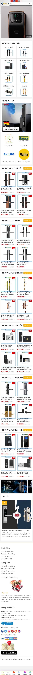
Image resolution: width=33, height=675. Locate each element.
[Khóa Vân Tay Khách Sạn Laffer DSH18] (8, 389)
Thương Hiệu (8, 101)
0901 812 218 (10, 617)
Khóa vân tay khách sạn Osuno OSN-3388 (7, 420)
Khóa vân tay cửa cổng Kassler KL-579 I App (24, 346)
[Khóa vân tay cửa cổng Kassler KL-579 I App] (24, 336)
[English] (14, 1)
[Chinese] (16, 1)
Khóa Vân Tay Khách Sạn (13, 378)
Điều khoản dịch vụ (7, 573)
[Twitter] (5, 631)
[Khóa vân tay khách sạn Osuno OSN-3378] (24, 389)
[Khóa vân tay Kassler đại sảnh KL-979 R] (8, 306)
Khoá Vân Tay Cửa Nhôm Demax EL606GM (23, 263)
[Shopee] (15, 631)
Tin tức (5, 497)
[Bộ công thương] (7, 623)
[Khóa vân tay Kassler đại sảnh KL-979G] (24, 284)
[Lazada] (19, 631)
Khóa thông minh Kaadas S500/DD (6, 189)
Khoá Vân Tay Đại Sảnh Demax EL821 (23, 316)
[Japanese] (21, 1)
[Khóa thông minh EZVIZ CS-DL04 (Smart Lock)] (8, 463)
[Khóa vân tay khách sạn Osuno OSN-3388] (8, 411)
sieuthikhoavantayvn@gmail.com (15, 615)
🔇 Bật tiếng (27, 36)
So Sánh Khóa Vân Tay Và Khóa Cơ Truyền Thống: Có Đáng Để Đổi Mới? (15, 530)
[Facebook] (2, 631)
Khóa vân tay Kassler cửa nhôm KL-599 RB (8, 263)
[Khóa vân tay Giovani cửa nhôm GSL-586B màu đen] (24, 231)
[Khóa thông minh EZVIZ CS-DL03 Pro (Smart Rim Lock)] (24, 463)
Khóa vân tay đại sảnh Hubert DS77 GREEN (8, 293)
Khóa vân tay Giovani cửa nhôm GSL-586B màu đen (24, 241)
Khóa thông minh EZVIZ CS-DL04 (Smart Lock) (8, 473)
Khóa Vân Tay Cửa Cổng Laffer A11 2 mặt (24, 368)
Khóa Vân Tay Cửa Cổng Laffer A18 (7, 346)
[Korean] (19, 1)
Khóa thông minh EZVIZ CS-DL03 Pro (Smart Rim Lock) (23, 473)
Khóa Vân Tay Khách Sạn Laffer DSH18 (7, 398)
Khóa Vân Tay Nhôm (11, 220)
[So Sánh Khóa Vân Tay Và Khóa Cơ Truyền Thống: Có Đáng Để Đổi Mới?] (16, 514)
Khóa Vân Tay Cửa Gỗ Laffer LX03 (24, 189)
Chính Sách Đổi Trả (7, 556)
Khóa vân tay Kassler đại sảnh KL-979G (24, 293)
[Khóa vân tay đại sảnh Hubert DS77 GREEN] (8, 284)
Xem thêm (27, 168)
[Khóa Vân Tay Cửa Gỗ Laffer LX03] (24, 179)
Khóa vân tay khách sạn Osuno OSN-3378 (24, 398)
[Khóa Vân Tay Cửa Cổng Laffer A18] (8, 336)
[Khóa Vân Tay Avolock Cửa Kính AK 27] (8, 441)
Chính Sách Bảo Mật (7, 551)
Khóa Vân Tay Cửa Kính (12, 430)
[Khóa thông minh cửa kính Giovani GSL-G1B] (24, 441)
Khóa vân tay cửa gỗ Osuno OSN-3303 (7, 211)
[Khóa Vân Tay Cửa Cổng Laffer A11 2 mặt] (24, 359)
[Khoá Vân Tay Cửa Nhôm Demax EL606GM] (24, 254)
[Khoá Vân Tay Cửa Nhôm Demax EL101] (8, 231)
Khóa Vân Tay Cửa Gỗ (11, 168)
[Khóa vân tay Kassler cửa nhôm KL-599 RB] (8, 254)
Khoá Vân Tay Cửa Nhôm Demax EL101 (7, 241)
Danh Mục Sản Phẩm (11, 43)
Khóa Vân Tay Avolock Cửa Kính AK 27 (8, 450)
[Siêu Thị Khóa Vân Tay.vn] (5, 3)
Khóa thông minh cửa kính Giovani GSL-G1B (24, 450)
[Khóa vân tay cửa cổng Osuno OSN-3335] (8, 359)
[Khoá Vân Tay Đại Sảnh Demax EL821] (24, 306)
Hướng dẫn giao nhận (7, 571)
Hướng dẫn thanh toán (8, 568)
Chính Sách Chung (6, 558)
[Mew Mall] (14, 486)
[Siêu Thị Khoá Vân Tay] (16, 117)
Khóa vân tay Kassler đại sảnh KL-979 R (8, 316)
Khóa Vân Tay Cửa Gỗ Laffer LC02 (24, 211)
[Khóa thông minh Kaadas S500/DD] (8, 179)
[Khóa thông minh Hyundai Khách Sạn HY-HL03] (24, 411)
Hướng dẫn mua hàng (8, 566)
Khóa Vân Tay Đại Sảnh (12, 273)
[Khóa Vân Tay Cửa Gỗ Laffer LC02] (24, 201)
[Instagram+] (9, 631)
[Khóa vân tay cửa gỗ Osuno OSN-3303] (8, 201)
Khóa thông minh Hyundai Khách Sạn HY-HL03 (23, 420)
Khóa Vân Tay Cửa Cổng (13, 325)
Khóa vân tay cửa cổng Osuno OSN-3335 (8, 368)
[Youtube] (12, 631)
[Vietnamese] (12, 1)
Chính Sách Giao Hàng (8, 554)
